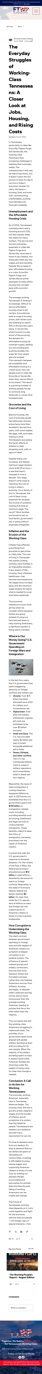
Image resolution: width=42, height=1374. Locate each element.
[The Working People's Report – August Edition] (22, 1262)
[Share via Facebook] (10, 1232)
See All (30, 1249)
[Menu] (36, 11)
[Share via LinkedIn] (21, 1232)
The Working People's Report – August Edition (21, 1276)
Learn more (27, 3)
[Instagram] (19, 1357)
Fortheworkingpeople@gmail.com (21, 1349)
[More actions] (31, 40)
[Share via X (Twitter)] (15, 1232)
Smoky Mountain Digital (30, 1364)
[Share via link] (27, 1232)
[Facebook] (23, 1357)
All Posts (10, 26)
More (20, 26)
